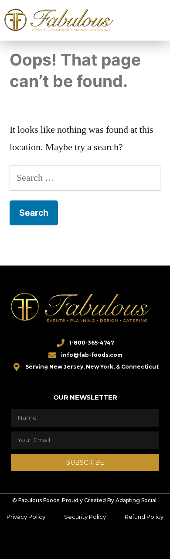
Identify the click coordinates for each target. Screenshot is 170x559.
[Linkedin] (93, 542)
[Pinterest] (110, 542)
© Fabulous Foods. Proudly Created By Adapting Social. (85, 500)
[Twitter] (59, 542)
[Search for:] (85, 178)
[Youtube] (127, 542)
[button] (145, 20)
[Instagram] (76, 542)
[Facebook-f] (42, 542)
